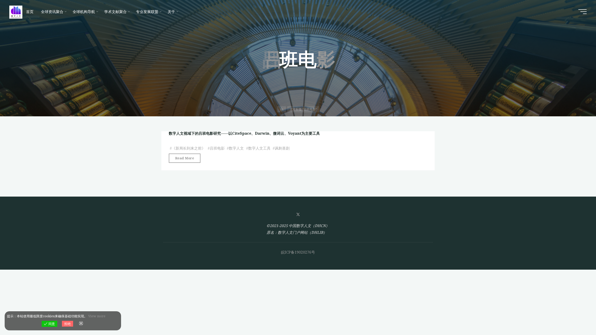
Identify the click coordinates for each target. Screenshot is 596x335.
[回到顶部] (578, 317)
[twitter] (298, 214)
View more (96, 316)
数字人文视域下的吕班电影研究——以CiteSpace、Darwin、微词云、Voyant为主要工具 (244, 133)
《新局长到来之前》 (188, 148)
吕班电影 (217, 148)
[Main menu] (582, 11)
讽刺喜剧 (282, 148)
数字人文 (236, 148)
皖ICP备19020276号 (298, 252)
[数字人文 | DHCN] (15, 11)
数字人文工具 (259, 148)
